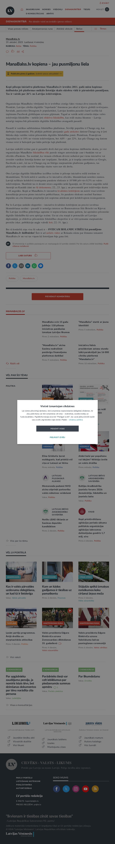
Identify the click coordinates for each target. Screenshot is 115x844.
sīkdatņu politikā (76, 420)
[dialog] (57, 422)
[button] (57, 437)
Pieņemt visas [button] (57, 428)
